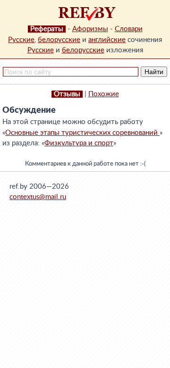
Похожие (103, 94)
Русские (21, 39)
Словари (129, 29)
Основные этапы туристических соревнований (82, 132)
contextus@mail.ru (37, 197)
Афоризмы (90, 29)
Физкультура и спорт (78, 143)
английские (107, 39)
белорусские (59, 39)
